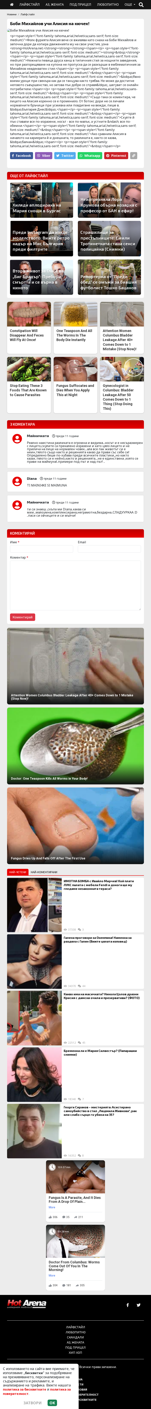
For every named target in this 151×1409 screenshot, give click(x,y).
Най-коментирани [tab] (44, 872)
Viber (46, 155)
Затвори (33, 1402)
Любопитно (76, 1332)
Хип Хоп (75, 1352)
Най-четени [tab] (17, 872)
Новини (12, 14)
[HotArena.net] (26, 1304)
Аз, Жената (75, 1342)
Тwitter (67, 155)
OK (52, 1402)
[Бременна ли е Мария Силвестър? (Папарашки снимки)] (34, 1074)
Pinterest (118, 155)
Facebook (23, 155)
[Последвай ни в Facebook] (127, 1305)
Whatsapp (92, 155)
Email (82, 542)
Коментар (19, 557)
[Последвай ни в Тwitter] (138, 1305)
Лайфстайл (28, 14)
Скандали (75, 1337)
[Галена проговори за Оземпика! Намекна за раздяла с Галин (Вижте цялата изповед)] (34, 961)
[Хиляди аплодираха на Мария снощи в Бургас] (41, 200)
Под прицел (75, 1347)
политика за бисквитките (24, 1389)
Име (14, 542)
